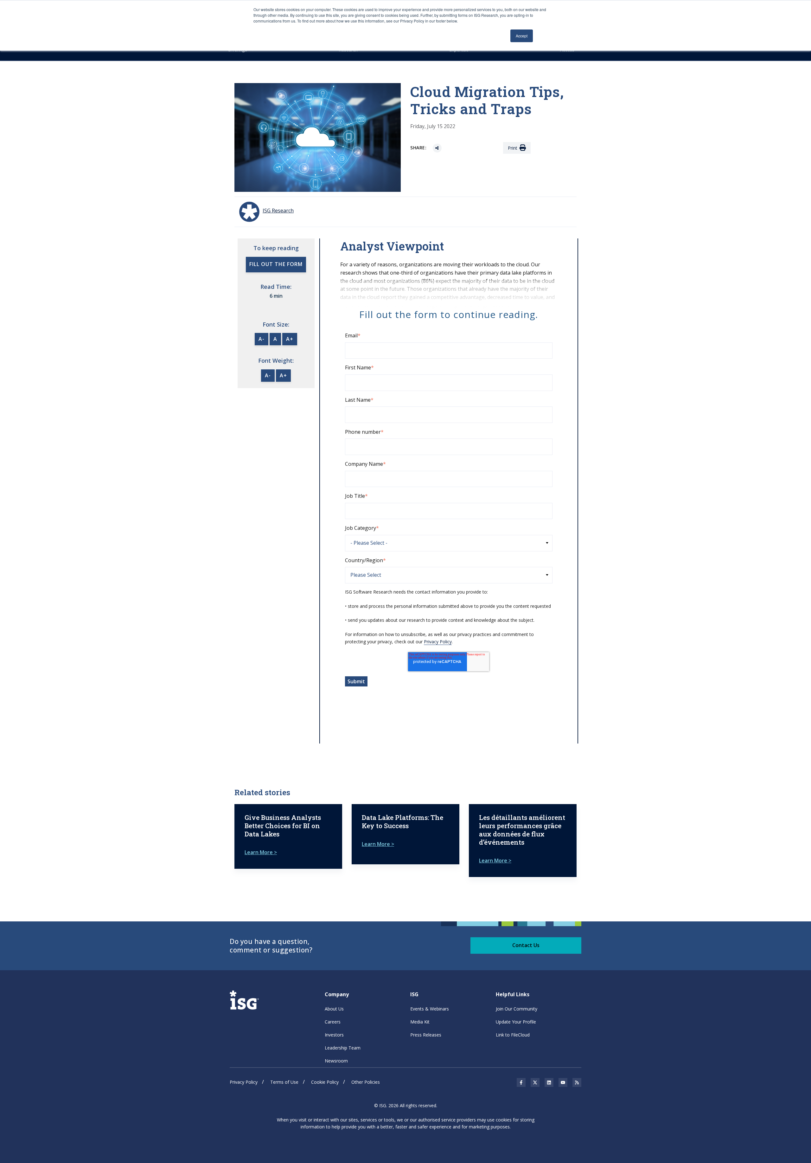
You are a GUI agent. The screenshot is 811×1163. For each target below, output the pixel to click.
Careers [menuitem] (333, 1022)
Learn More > (261, 852)
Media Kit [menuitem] (420, 1022)
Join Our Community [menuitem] (516, 1009)
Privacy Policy (438, 642)
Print (512, 148)
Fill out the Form (276, 264)
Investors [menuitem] (334, 1035)
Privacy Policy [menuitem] (244, 1082)
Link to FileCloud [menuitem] (513, 1035)
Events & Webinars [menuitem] (429, 1009)
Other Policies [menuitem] (365, 1082)
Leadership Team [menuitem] (343, 1048)
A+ (289, 338)
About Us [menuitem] (334, 1009)
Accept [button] (521, 35)
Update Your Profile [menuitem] (516, 1022)
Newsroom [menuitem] (336, 1061)
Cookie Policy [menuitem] (325, 1082)
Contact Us (526, 945)
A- (262, 338)
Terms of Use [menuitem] (284, 1082)
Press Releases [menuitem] (425, 1035)
